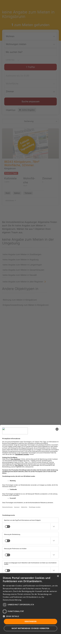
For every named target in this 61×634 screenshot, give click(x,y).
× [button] (58, 576)
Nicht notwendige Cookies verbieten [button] (30, 628)
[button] (30, 616)
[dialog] (30, 603)
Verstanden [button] (31, 621)
